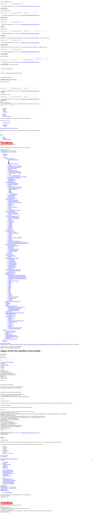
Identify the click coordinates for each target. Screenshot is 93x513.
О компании (5, 462)
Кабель (7, 304)
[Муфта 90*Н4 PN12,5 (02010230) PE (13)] (46, 457)
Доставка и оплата (7, 116)
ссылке (39, 103)
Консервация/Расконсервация (12, 336)
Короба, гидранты (9, 254)
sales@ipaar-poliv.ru (5, 490)
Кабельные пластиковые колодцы (13, 301)
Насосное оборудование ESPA (12, 258)
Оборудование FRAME (11, 316)
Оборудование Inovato (10, 211)
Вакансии (5, 465)
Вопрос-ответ (8, 337)
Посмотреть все (4, 456)
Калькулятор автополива (8, 481)
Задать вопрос (4, 485)
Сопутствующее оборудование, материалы (15, 312)
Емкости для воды (9, 274)
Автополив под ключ (10, 332)
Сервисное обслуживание (11, 335)
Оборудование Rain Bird (11, 182)
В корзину (3, 362)
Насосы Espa (6, 474)
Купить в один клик (9, 362)
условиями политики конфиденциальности (30, 6)
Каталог (5, 108)
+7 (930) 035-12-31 (4, 151)
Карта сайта (5, 467)
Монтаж (7, 333)
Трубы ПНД (8, 303)
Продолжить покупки (5, 79)
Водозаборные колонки (11, 272)
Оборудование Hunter (10, 158)
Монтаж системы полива (8, 482)
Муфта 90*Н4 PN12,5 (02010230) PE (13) (9, 458)
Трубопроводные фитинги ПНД (12, 216)
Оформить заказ (13, 79)
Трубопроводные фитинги (8, 473)
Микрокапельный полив (11, 244)
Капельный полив (9, 230)
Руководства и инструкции (11, 338)
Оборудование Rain (10, 198)
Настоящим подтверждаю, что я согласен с (20, 6)
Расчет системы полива (13, 128)
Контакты (5, 111)
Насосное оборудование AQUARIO (13, 269)
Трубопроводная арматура (11, 305)
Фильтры (7, 302)
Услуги (4, 109)
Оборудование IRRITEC (11, 313)
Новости (5, 115)
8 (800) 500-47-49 (4, 150)
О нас (4, 113)
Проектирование (9, 334)
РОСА (4, 110)
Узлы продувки (9, 311)
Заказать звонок (4, 128)
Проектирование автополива (9, 480)
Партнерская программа (11, 330)
